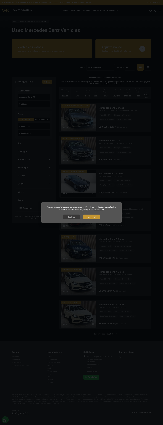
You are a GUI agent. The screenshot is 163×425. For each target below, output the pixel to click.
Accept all (92, 217)
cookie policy (99, 209)
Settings (71, 217)
